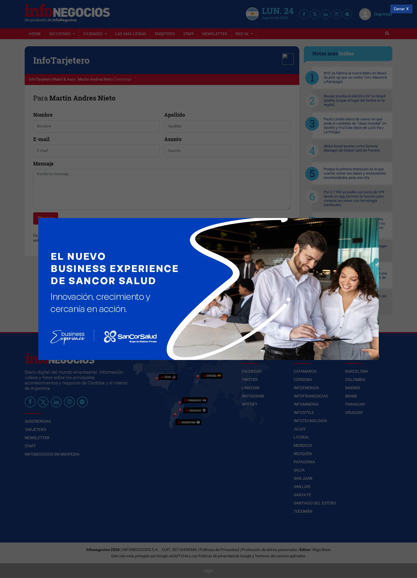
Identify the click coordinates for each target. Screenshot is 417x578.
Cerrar (399, 9)
